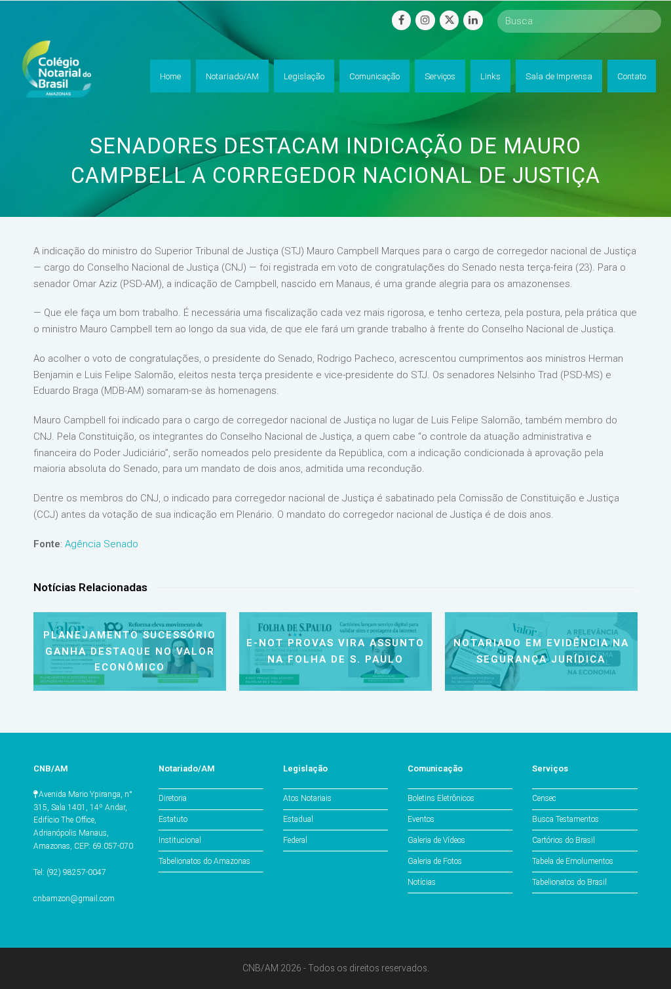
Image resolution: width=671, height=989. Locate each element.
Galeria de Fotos (435, 861)
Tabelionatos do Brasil (569, 882)
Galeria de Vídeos (436, 840)
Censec (544, 798)
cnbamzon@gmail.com (74, 898)
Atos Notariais (307, 798)
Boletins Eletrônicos (441, 798)
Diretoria (173, 798)
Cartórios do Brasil (563, 840)
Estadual (298, 819)
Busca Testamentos (565, 819)
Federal (295, 840)
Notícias (422, 882)
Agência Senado (101, 544)
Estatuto (173, 819)
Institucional (180, 840)
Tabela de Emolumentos (572, 861)
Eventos (421, 819)
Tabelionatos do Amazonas (204, 861)
